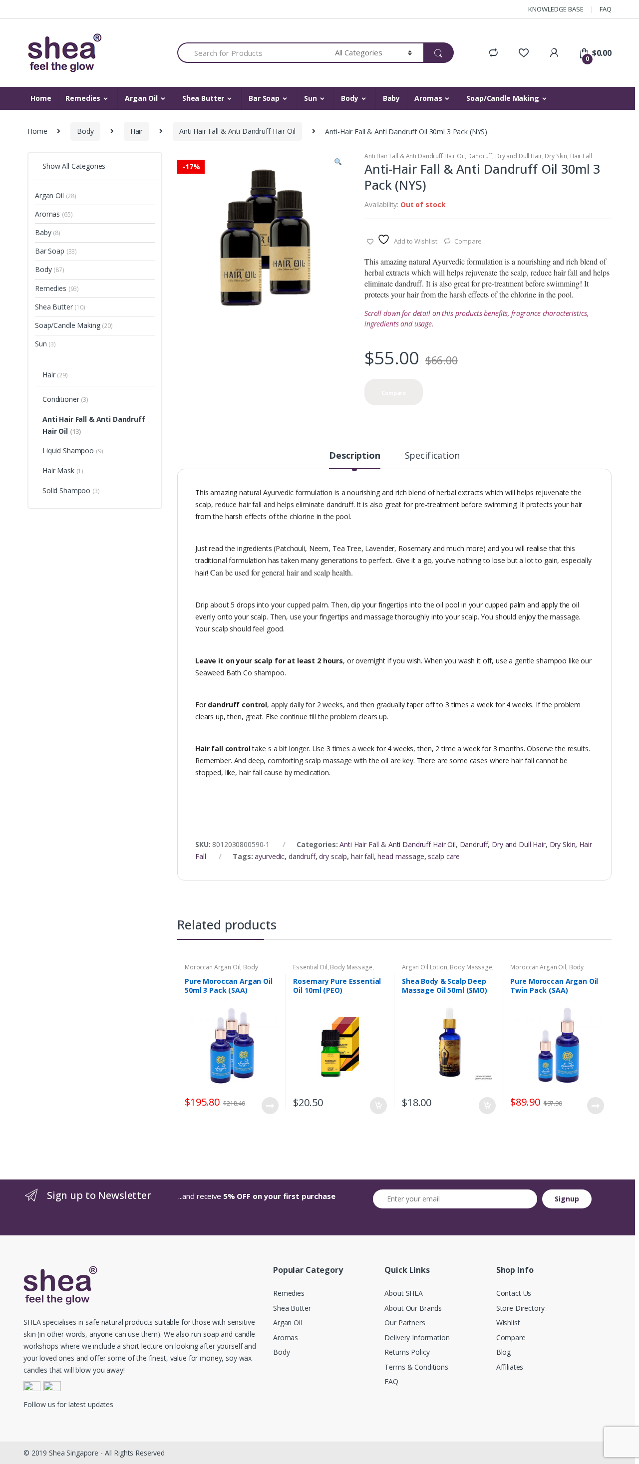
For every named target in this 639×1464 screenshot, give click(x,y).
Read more (270, 1105)
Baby (391, 98)
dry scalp (333, 856)
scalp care (444, 856)
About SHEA (403, 1293)
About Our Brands (413, 1308)
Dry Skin (556, 156)
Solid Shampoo (71, 490)
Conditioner (65, 399)
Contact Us (514, 1293)
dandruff (302, 856)
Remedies (82, 98)
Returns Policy (406, 1352)
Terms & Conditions (416, 1367)
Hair (136, 131)
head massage (400, 856)
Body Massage (351, 967)
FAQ (606, 8)
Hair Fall (581, 156)
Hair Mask (62, 470)
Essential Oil (310, 967)
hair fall (362, 856)
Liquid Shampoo (72, 450)
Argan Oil (141, 98)
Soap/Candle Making (502, 98)
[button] (338, 163)
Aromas (428, 98)
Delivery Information (416, 1337)
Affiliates (510, 1367)
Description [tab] (354, 456)
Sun (310, 98)
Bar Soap (264, 98)
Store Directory (520, 1308)
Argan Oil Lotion (424, 967)
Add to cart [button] (378, 1105)
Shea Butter (203, 98)
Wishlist (508, 1322)
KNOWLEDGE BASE (555, 8)
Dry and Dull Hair (518, 156)
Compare (468, 241)
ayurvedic (270, 856)
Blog (503, 1352)
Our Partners (404, 1322)
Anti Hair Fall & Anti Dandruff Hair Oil (237, 131)
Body (349, 98)
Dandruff (479, 156)
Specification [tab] (432, 456)
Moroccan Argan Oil (212, 967)
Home (40, 98)
